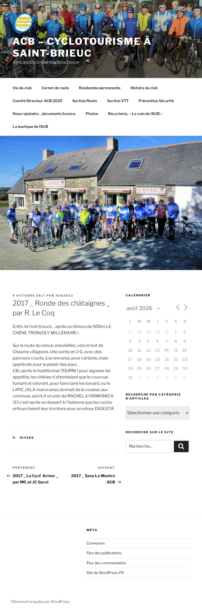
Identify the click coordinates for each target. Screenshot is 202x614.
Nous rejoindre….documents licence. (44, 113)
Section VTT (118, 100)
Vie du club (22, 88)
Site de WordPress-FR (105, 572)
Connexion (96, 543)
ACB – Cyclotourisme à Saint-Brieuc (82, 47)
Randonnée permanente (99, 88)
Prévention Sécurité (156, 100)
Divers (27, 438)
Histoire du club (144, 88)
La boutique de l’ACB (30, 126)
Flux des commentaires (106, 563)
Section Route (84, 100)
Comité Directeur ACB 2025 (37, 100)
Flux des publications (104, 553)
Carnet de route (55, 88)
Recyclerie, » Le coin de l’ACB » (135, 113)
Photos (92, 113)
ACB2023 (64, 295)
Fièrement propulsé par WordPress (40, 601)
